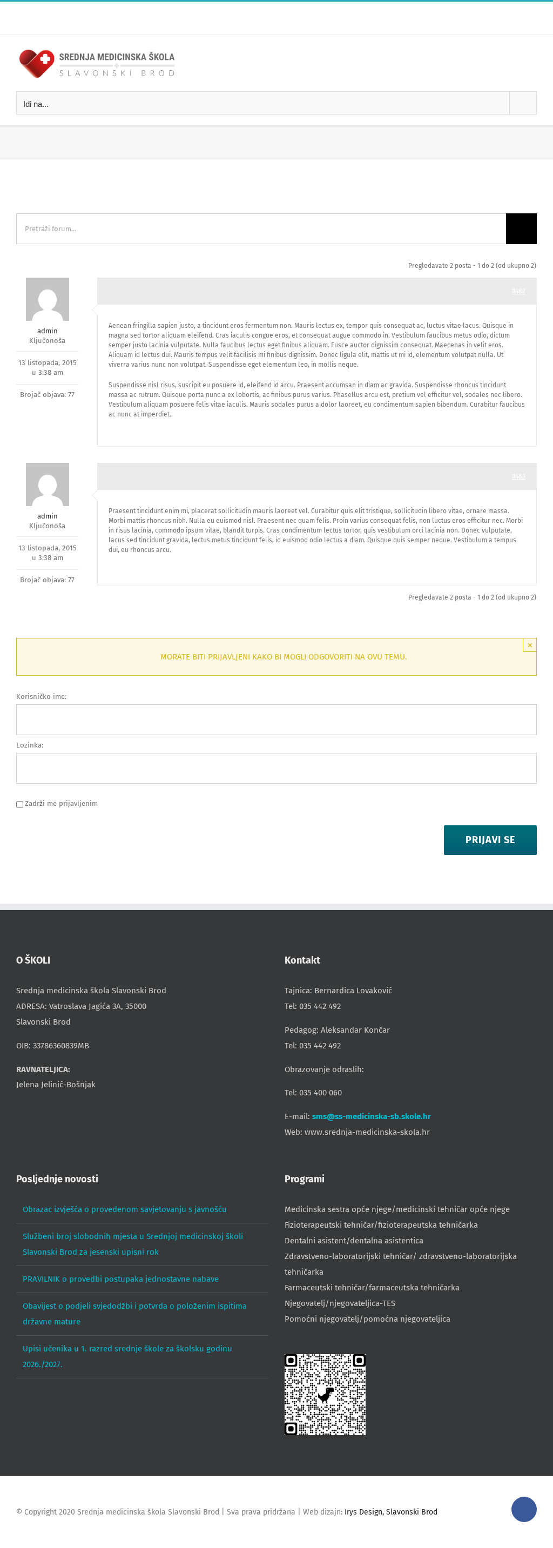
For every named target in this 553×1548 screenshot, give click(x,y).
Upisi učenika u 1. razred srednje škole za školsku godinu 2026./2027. (127, 1356)
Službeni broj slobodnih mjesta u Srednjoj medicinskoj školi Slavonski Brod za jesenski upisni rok (133, 1244)
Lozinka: (29, 745)
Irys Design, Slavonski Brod (391, 1512)
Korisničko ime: (41, 696)
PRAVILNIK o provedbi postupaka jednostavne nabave (121, 1279)
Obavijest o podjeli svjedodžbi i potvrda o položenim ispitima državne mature (135, 1314)
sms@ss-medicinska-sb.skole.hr (371, 1116)
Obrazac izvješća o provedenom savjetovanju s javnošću (125, 1209)
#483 (518, 476)
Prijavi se (490, 840)
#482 (518, 291)
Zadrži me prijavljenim (61, 803)
